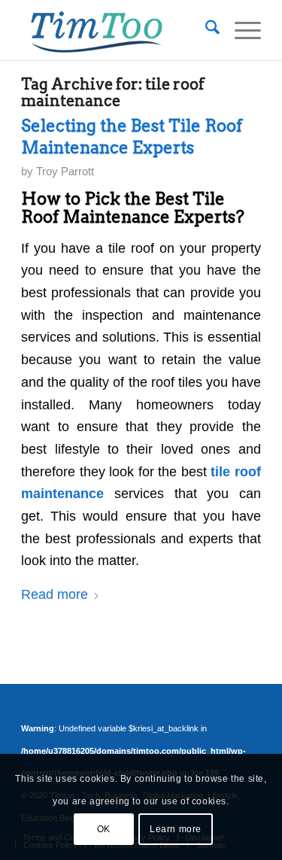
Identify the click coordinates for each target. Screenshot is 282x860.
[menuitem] (205, 30)
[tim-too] (117, 30)
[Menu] (240, 30)
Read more (54, 594)
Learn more (176, 829)
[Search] (205, 30)
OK (104, 829)
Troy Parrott (65, 172)
